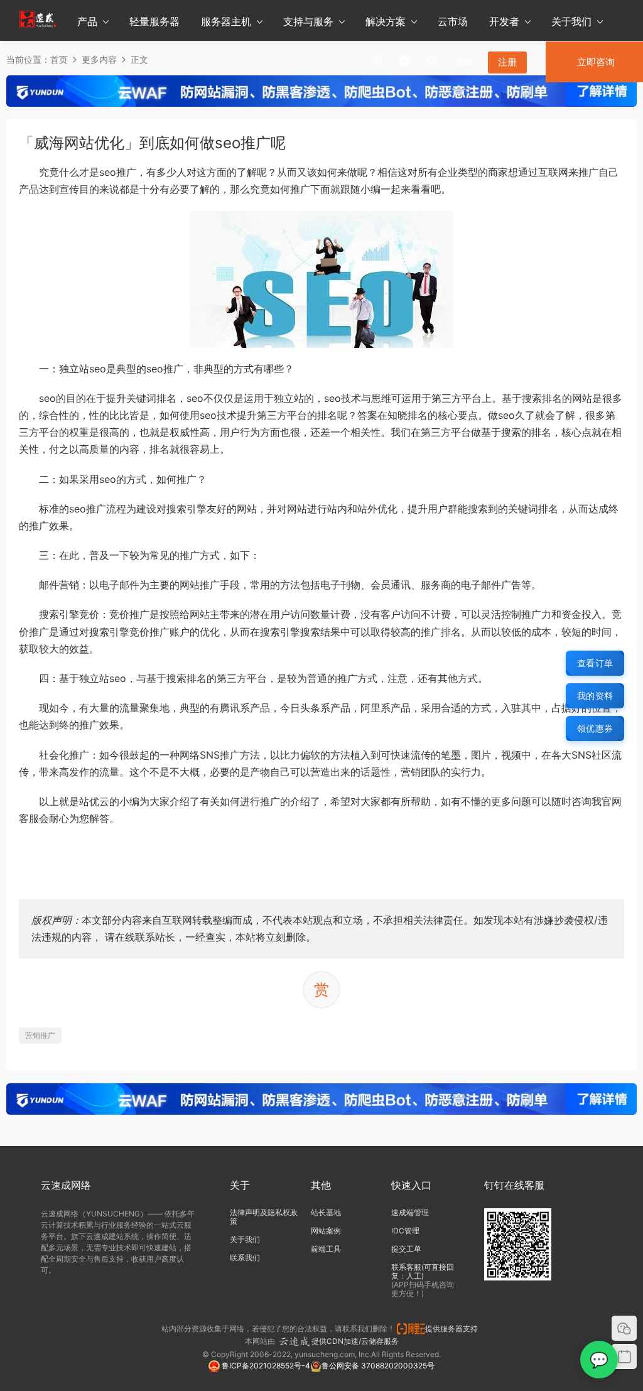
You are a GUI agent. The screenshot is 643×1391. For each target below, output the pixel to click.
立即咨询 (596, 62)
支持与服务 (308, 21)
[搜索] (432, 60)
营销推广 (40, 1035)
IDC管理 (405, 1230)
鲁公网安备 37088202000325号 (378, 1365)
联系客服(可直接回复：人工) (422, 1271)
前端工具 (326, 1248)
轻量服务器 (154, 21)
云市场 (453, 21)
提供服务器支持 (453, 1328)
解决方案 (385, 21)
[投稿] (376, 60)
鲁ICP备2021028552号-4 (265, 1365)
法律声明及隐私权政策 (264, 1217)
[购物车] (404, 60)
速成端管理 (410, 1212)
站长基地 (326, 1212)
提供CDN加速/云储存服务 (355, 1341)
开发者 (504, 21)
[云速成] (38, 19)
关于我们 (571, 21)
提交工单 (406, 1248)
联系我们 (245, 1257)
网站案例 (326, 1230)
